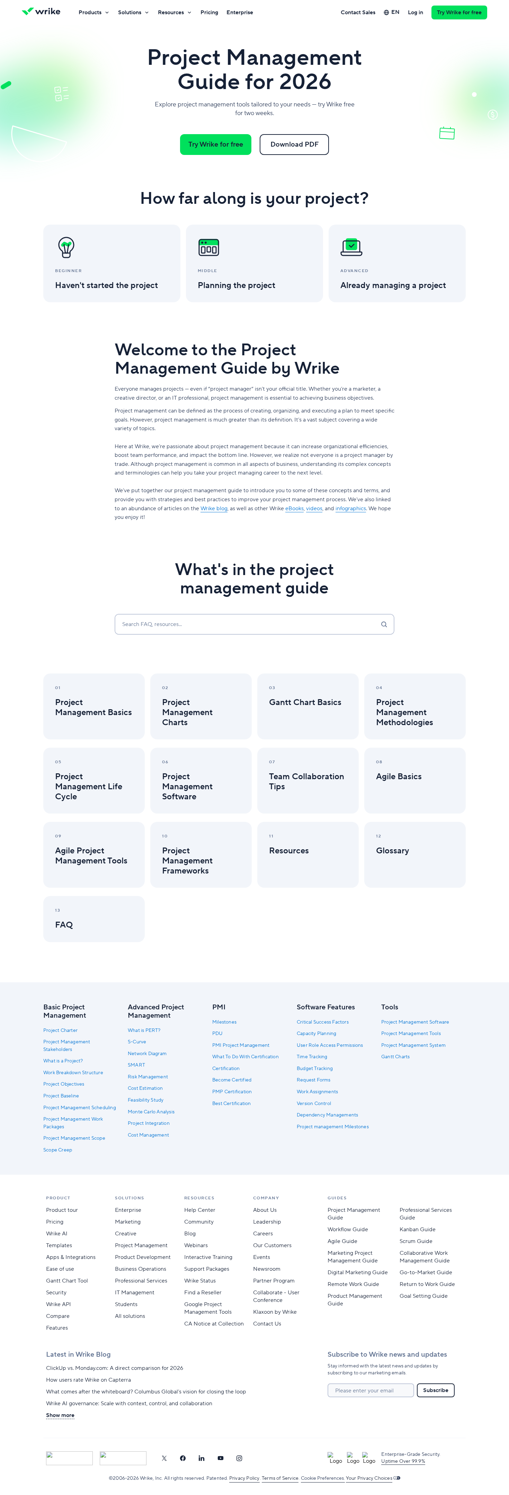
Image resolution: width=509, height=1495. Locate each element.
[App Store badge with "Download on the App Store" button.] (69, 1458)
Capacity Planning (316, 1034)
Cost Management (148, 1135)
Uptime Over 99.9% (403, 1461)
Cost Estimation (145, 1088)
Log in (415, 12)
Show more (60, 1415)
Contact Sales (358, 12)
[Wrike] (43, 12)
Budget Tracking (315, 1069)
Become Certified (231, 1080)
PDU (217, 1034)
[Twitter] (164, 1458)
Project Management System (413, 1045)
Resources (171, 12)
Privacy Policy (244, 1478)
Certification (226, 1069)
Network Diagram (147, 1054)
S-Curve (137, 1042)
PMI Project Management (240, 1045)
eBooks (294, 508)
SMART (136, 1065)
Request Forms (314, 1080)
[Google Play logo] (123, 1458)
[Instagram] (239, 1458)
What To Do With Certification (245, 1057)
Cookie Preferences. (323, 1478)
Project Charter (60, 1030)
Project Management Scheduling (79, 1108)
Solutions (129, 12)
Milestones (224, 1022)
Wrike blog (213, 508)
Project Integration (149, 1123)
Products (90, 12)
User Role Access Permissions (330, 1045)
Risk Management (148, 1077)
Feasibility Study (145, 1100)
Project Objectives (63, 1084)
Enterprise (239, 12)
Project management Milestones (333, 1127)
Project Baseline (61, 1096)
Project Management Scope (74, 1138)
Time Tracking (312, 1057)
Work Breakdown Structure (73, 1073)
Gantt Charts (395, 1057)
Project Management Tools (411, 1034)
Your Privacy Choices (369, 1478)
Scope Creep (57, 1150)
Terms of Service (280, 1478)
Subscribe (435, 1390)
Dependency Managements (327, 1115)
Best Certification (231, 1104)
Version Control (314, 1104)
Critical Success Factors (323, 1022)
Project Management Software (415, 1022)
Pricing (209, 12)
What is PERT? (144, 1030)
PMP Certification (232, 1092)
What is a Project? (63, 1061)
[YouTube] (220, 1458)
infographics (351, 508)
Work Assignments (317, 1092)
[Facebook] (182, 1458)
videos (314, 508)
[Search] (384, 624)
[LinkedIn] (201, 1458)
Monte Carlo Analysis (151, 1112)
